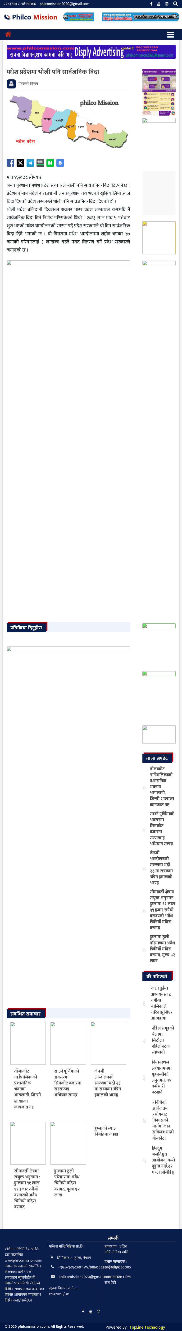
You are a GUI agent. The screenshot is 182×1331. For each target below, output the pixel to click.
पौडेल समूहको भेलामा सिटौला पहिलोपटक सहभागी (163, 1040)
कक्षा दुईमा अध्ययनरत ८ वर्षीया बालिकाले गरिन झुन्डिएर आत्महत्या (162, 1003)
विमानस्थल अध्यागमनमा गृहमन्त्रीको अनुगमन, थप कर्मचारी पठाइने (162, 1077)
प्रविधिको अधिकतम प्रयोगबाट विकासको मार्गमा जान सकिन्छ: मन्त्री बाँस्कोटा (163, 1120)
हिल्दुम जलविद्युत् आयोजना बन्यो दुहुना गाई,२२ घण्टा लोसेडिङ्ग (163, 1160)
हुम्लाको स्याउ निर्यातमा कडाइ (106, 1131)
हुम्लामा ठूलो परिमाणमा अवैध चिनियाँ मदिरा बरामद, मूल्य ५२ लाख (67, 1183)
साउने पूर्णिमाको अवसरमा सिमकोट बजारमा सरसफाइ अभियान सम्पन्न (67, 1083)
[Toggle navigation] (170, 34)
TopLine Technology (147, 1327)
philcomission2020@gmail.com (64, 4)
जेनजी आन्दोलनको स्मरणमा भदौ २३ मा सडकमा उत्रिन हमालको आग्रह (108, 1083)
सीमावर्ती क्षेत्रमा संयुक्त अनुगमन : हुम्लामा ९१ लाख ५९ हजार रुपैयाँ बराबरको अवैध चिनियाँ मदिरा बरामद (27, 1189)
